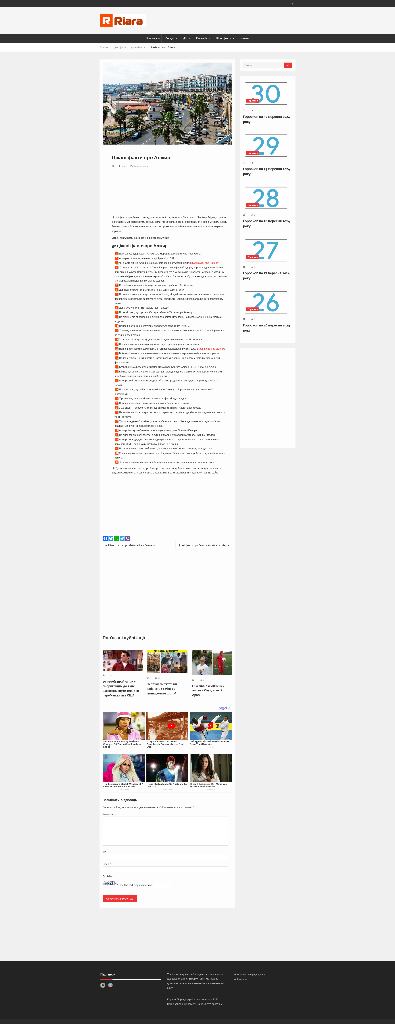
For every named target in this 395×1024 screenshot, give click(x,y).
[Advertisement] (170, 192)
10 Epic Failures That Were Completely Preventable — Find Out (165, 744)
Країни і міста (141, 166)
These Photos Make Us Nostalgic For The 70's (167, 785)
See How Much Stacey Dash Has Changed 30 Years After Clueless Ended (122, 744)
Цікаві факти (223, 38)
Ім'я (106, 851)
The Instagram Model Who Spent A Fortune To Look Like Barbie (123, 785)
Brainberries (124, 750)
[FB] (292, 4)
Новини (244, 38)
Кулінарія (201, 38)
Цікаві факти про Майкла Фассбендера (131, 545)
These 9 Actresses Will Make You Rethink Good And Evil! (208, 785)
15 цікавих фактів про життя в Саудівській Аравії (208, 690)
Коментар (108, 814)
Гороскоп (253, 100)
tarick (124, 166)
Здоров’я (151, 38)
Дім (185, 38)
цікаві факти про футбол (210, 348)
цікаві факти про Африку (204, 262)
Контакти (242, 979)
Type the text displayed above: (135, 885)
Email (107, 864)
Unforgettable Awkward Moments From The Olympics (209, 743)
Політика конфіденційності (252, 974)
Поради (170, 38)
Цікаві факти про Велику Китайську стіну (202, 545)
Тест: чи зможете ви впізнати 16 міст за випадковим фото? (162, 688)
